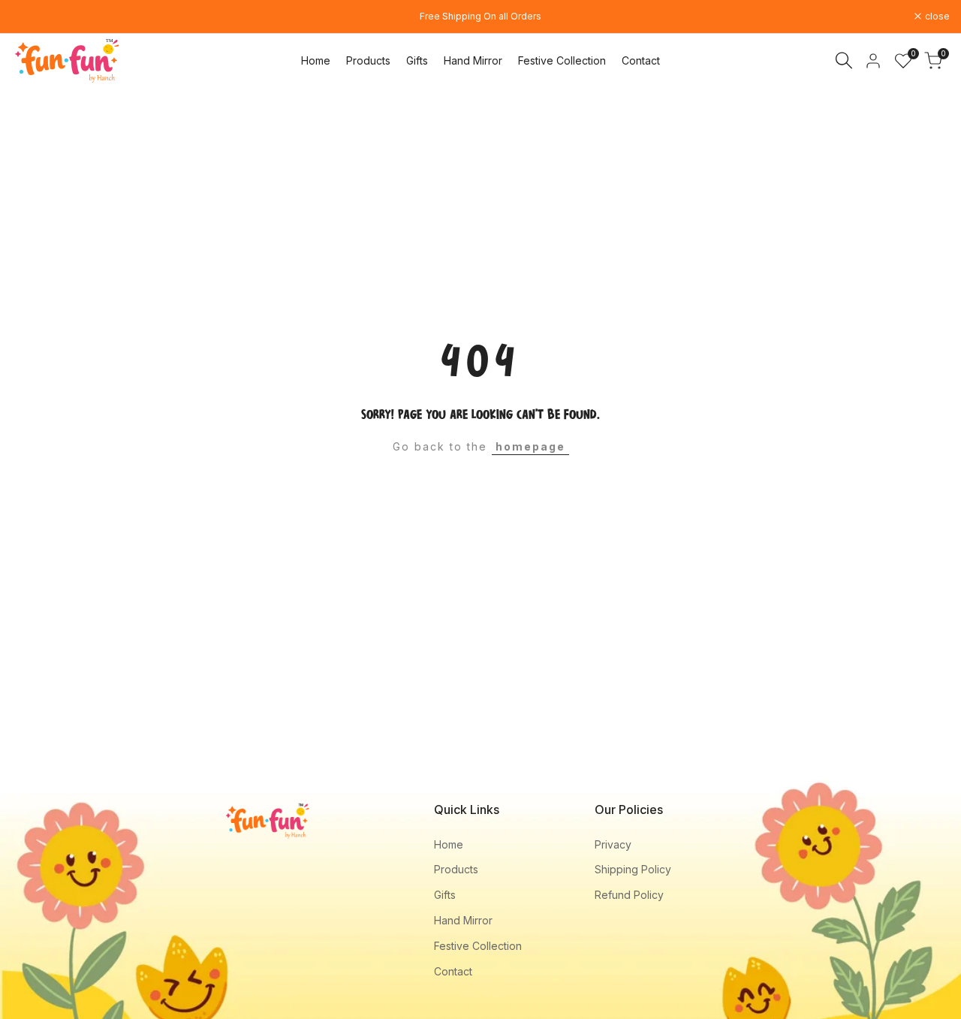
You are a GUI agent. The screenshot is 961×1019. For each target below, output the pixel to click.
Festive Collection (478, 945)
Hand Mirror (463, 920)
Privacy (613, 844)
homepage (530, 446)
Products (456, 869)
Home (448, 844)
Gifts (445, 894)
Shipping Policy (633, 869)
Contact (453, 971)
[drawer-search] (844, 60)
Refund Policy (629, 894)
